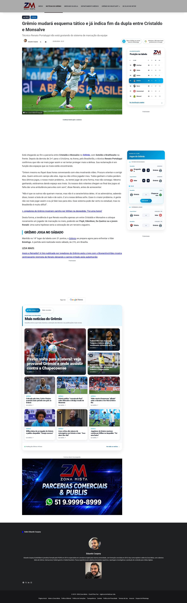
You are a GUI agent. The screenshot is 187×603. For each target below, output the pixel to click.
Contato (99, 598)
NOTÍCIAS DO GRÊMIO (53, 6)
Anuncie (131, 598)
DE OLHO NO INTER (129, 6)
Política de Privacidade (110, 598)
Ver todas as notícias (113, 446)
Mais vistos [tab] (34, 310)
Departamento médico (90, 6)
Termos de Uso (123, 598)
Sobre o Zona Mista (54, 598)
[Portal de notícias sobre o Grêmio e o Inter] (29, 6)
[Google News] (76, 299)
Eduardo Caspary (33, 42)
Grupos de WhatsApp (142, 598)
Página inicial (43, 598)
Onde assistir (145, 200)
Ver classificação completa (146, 102)
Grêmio (34, 17)
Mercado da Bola (71, 6)
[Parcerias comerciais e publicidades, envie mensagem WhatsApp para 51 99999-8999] (72, 487)
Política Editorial (66, 598)
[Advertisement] (72, 137)
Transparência (91, 598)
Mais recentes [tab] (46, 310)
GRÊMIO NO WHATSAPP (110, 6)
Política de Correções (79, 598)
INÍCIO (40, 6)
